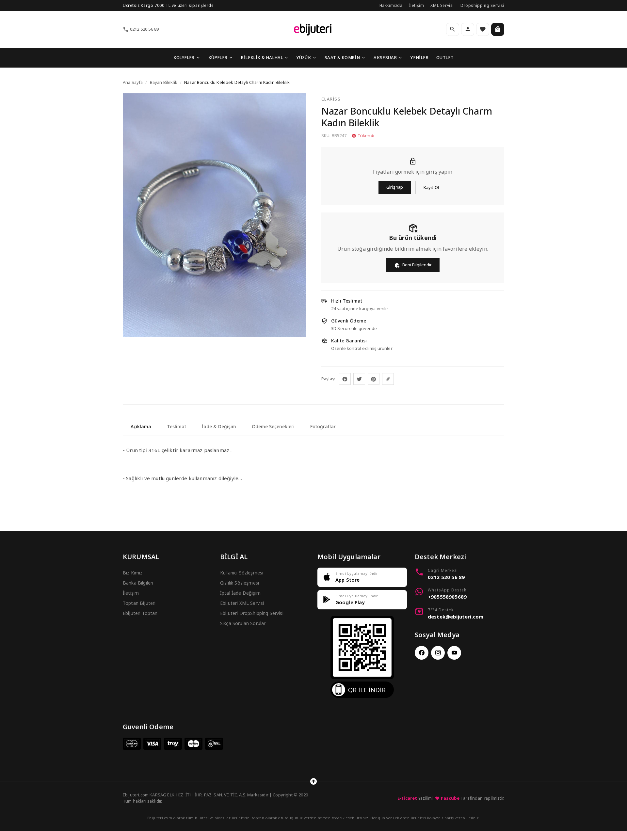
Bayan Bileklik (163, 82)
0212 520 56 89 (144, 29)
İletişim (416, 5)
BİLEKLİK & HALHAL (262, 57)
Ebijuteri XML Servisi (242, 603)
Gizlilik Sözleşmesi (239, 583)
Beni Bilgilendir (417, 265)
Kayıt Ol (431, 187)
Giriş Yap (394, 187)
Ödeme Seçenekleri (273, 426)
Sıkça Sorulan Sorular (242, 623)
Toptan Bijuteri (139, 603)
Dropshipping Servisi (482, 5)
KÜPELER (218, 57)
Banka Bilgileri (138, 583)
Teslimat (176, 426)
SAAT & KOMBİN (342, 57)
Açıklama (141, 426)
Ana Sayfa (133, 82)
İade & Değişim (219, 426)
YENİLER (419, 57)
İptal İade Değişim (240, 593)
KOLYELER (184, 57)
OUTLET (445, 57)
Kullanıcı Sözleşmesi (241, 573)
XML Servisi (442, 5)
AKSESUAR (385, 57)
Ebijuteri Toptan (140, 613)
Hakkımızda (391, 5)
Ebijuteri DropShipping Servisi (251, 613)
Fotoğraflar (323, 426)
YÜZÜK (304, 57)
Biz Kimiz (132, 573)
